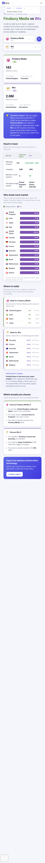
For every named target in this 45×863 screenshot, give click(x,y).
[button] (29, 39)
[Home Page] (6, 3)
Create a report (15, 474)
